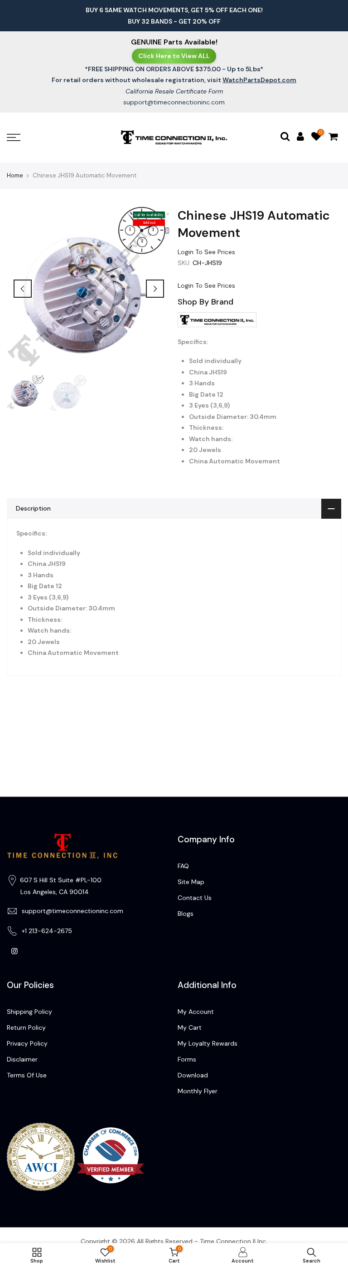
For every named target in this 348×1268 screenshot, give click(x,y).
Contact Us (195, 898)
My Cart (190, 1027)
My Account (196, 1012)
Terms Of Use (27, 1075)
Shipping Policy (29, 1012)
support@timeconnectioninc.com (174, 102)
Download (193, 1075)
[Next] (155, 289)
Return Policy (26, 1027)
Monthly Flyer (198, 1091)
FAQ (183, 866)
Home (15, 175)
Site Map (191, 882)
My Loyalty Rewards (207, 1043)
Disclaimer (22, 1059)
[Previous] (23, 289)
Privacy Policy (27, 1043)
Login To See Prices (206, 252)
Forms (187, 1059)
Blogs (185, 913)
